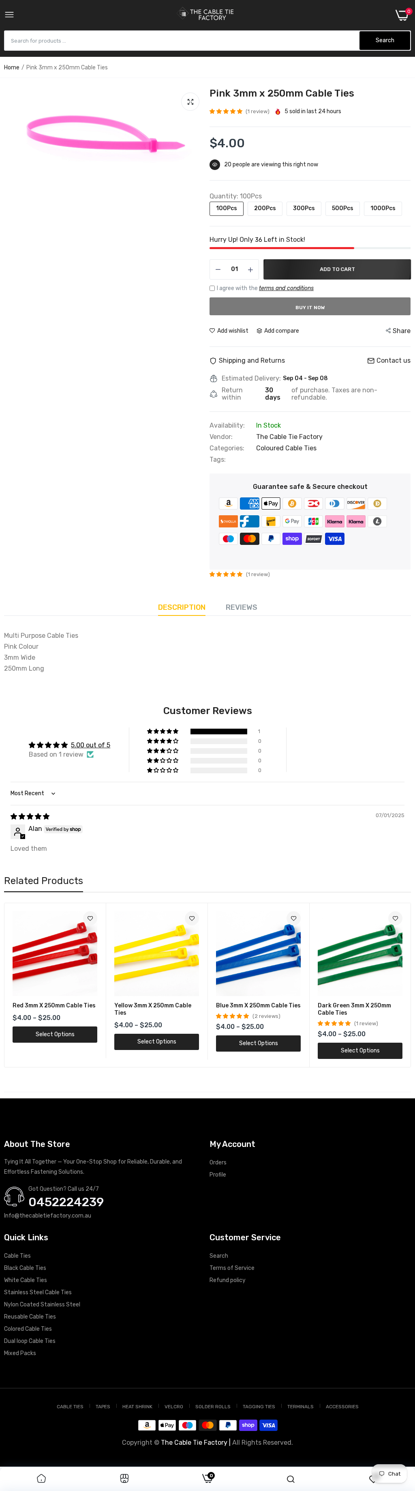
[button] (227, 111)
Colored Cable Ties (28, 1328)
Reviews (241, 607)
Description (181, 607)
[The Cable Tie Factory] (205, 15)
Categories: (227, 448)
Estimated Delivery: (251, 378)
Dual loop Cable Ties (30, 1341)
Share (402, 331)
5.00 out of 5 (90, 745)
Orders (218, 1162)
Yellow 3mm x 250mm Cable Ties (152, 1009)
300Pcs (304, 208)
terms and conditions (286, 288)
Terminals (300, 1406)
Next (390, 985)
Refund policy (228, 1280)
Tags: (218, 459)
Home (11, 67)
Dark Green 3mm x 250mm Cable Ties (354, 1009)
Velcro (174, 1406)
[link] (90, 918)
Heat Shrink (137, 1406)
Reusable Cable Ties (30, 1316)
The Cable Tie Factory (289, 437)
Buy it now (310, 307)
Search (219, 1255)
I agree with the (265, 288)
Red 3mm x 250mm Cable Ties (54, 1005)
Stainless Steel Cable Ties (38, 1292)
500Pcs (342, 208)
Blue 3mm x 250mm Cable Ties (258, 1005)
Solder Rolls (213, 1406)
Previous (25, 985)
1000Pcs (383, 208)
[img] (30, 816)
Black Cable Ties (25, 1268)
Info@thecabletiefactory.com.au (47, 1215)
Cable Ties (17, 1255)
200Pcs (265, 208)
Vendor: (221, 437)
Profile (218, 1174)
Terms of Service (232, 1268)
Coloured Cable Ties (286, 448)
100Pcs (226, 208)
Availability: (227, 425)
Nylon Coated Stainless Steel (42, 1304)
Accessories (342, 1406)
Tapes (103, 1406)
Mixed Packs (20, 1353)
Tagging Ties (259, 1406)
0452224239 (66, 1202)
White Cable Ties (25, 1280)
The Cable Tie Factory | (196, 1442)
